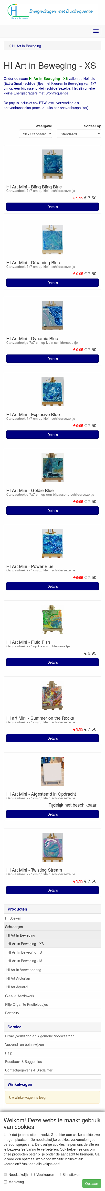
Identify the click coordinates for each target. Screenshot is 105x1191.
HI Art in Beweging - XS (26, 943)
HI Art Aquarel (17, 986)
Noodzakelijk (18, 1174)
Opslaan (91, 1183)
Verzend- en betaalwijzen (24, 1044)
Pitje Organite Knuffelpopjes (26, 1004)
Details (52, 206)
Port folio (12, 1012)
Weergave (44, 125)
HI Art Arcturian (18, 978)
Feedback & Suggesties (23, 1061)
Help (8, 1053)
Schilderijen (14, 926)
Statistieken (71, 1174)
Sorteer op (92, 125)
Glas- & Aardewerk (19, 995)
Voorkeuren (45, 1174)
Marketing (16, 1181)
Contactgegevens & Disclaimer (28, 1070)
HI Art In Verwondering (23, 969)
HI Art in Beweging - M (25, 960)
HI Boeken (13, 918)
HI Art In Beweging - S (25, 952)
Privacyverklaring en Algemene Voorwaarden (39, 1035)
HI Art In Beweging (20, 935)
